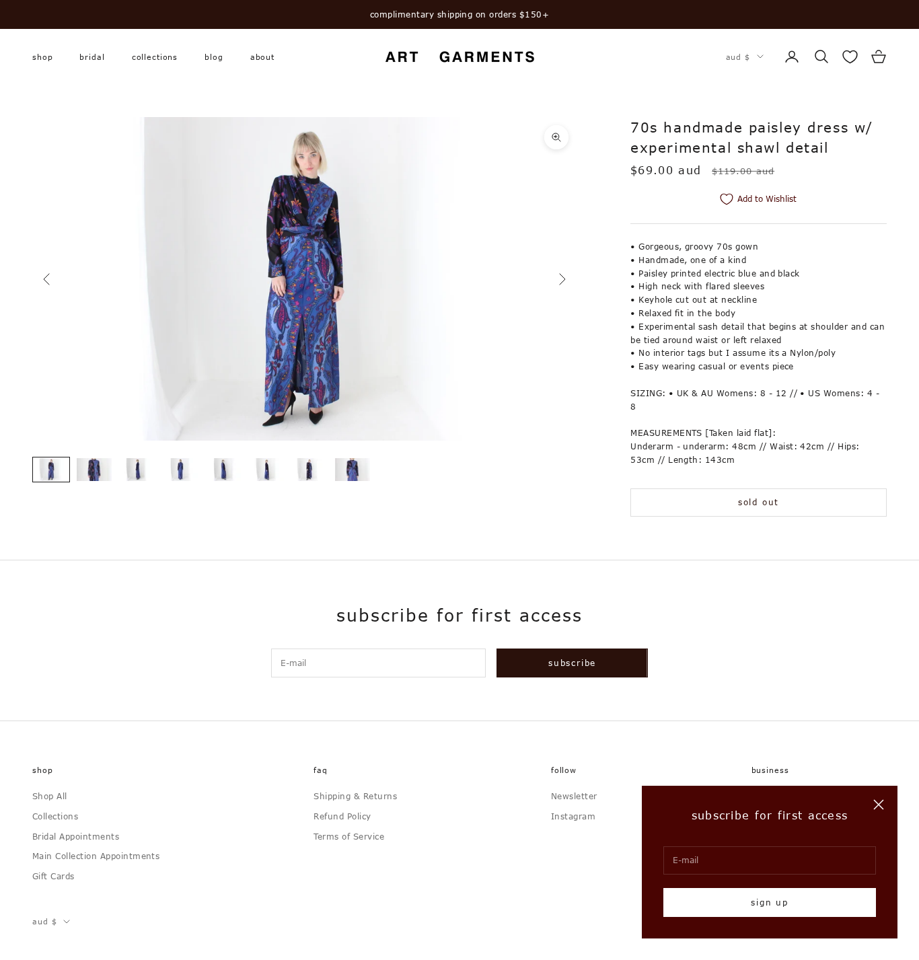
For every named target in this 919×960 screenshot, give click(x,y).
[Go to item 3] (137, 469)
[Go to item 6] (266, 469)
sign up (769, 902)
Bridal (91, 56)
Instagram (573, 816)
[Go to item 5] (223, 469)
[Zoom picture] (556, 137)
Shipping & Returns (355, 796)
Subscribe (572, 662)
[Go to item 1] (51, 469)
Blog (214, 56)
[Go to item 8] (352, 469)
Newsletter (574, 796)
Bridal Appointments (75, 836)
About (262, 56)
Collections (155, 56)
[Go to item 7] (309, 469)
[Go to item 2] (94, 469)
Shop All (49, 796)
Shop (42, 56)
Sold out (758, 502)
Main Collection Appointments (95, 855)
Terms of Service (349, 836)
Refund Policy (342, 816)
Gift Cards (53, 876)
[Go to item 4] (180, 469)
